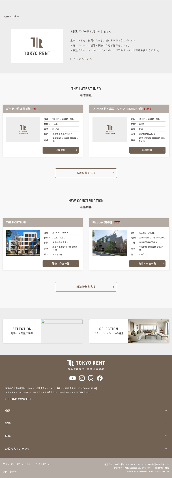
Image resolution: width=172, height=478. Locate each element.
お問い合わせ (10, 471)
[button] (7, 243)
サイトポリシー (44, 464)
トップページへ (82, 58)
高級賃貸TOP (9, 16)
